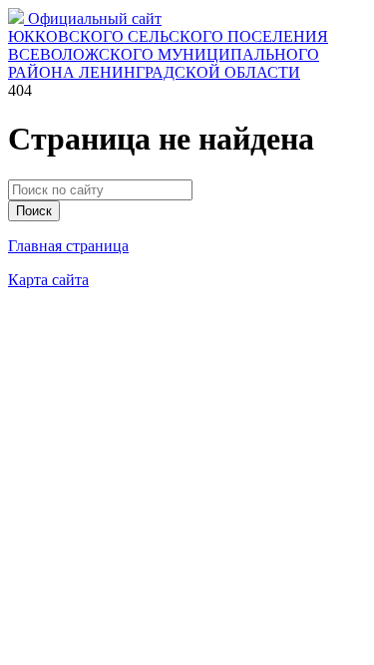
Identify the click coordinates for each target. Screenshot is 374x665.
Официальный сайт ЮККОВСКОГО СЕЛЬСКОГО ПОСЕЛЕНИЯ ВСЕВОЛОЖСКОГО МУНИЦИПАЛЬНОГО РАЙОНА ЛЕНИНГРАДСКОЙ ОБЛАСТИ (168, 45)
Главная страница (68, 245)
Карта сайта (48, 279)
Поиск (34, 210)
